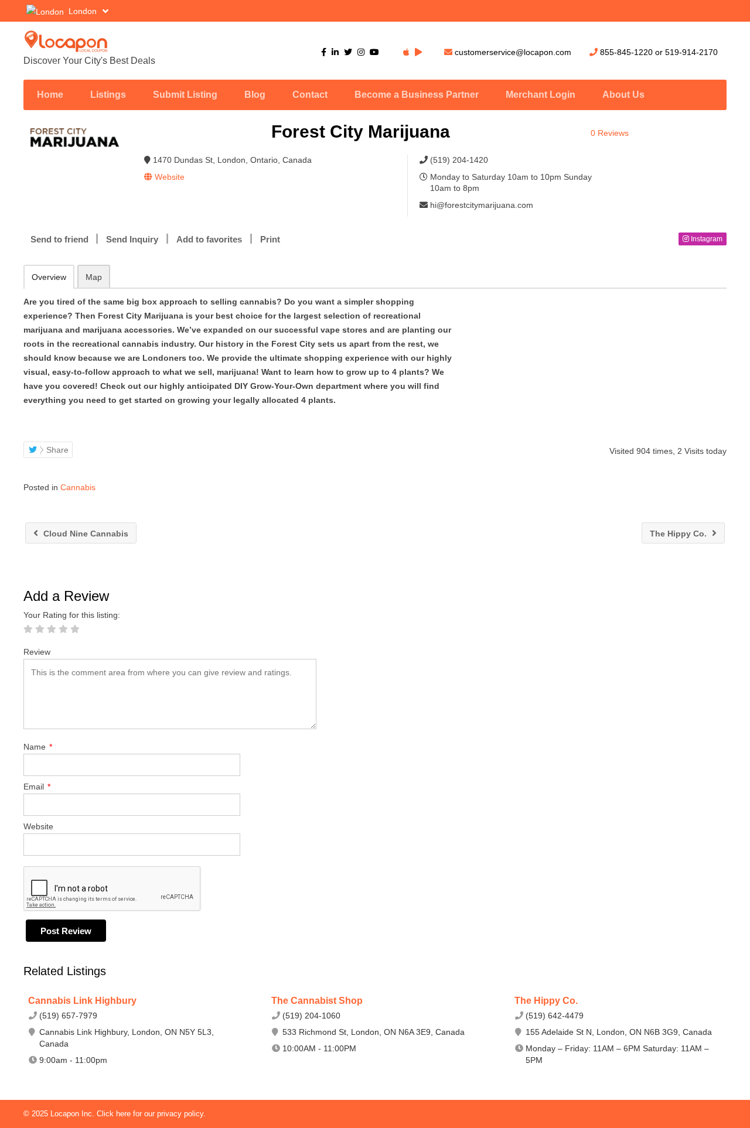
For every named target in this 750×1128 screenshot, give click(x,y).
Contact (310, 95)
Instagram (705, 239)
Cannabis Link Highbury (82, 1001)
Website (38, 826)
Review (36, 652)
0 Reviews (610, 133)
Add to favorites (209, 239)
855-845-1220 (626, 52)
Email (36, 786)
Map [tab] (94, 277)
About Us (623, 95)
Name (37, 746)
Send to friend (59, 239)
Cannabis (78, 487)
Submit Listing (185, 95)
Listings (108, 95)
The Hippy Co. (679, 533)
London (82, 11)
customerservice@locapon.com (513, 52)
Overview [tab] (49, 277)
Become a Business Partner (416, 95)
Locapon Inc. (73, 1113)
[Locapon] (134, 41)
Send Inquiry (132, 239)
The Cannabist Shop (317, 1001)
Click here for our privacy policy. (151, 1113)
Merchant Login (540, 95)
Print (270, 239)
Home (50, 95)
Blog (254, 95)
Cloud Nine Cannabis (84, 533)
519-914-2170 (691, 52)
